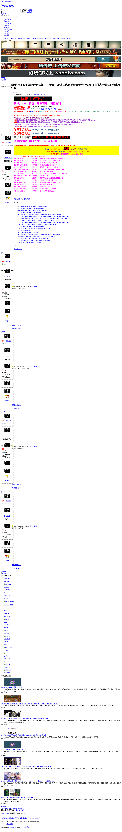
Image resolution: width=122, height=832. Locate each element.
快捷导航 (3, 14)
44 (7, 516)
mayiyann (6, 610)
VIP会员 (6, 27)
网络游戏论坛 (22, 38)
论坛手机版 (9, 818)
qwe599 (6, 656)
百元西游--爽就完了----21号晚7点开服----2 (30, 212)
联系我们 (6, 35)
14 (7, 276)
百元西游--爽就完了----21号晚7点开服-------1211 (31, 226)
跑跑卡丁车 (30, 38)
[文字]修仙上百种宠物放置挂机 (14, 749)
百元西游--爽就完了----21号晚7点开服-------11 (31, 208)
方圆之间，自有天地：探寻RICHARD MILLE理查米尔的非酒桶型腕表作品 (26, 718)
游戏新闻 (6, 21)
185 (9, 356)
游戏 (18, 199)
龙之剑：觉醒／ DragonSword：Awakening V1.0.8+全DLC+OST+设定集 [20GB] (31, 781)
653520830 (7, 673)
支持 (16, 325)
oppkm (6, 627)
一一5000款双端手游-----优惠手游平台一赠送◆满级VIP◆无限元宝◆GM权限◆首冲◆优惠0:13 (45, 216)
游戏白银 (8, 341)
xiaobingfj (6, 587)
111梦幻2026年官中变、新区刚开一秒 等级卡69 (21, 797)
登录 (17, 810)
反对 (19, 325)
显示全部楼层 (35, 94)
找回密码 (30, 10)
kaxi (2, 252)
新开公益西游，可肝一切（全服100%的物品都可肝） (33, 206)
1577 (5, 158)
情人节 (3, 718)
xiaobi (5, 622)
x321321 (6, 592)
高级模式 (3, 806)
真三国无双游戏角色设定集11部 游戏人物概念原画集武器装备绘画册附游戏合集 (29, 766)
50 (9, 435)
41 (9, 276)
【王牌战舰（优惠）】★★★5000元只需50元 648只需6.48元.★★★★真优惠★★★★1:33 (44, 218)
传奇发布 (6, 31)
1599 (8, 158)
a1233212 (6, 661)
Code (16, 808)
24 (4, 356)
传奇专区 (6, 33)
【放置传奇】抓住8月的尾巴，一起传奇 (29, 242)
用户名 (3, 10)
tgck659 (6, 598)
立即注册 (30, 12)
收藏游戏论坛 (10, 1)
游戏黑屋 (15, 818)
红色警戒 (3, 704)
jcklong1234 (4, 797)
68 (9, 516)
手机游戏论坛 (8, 23)
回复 (15, 245)
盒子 (25, 199)
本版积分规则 (5, 813)
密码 (2, 12)
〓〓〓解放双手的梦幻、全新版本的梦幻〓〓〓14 (32, 210)
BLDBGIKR (7, 650)
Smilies (20, 808)
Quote (13, 808)
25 (7, 435)
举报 (20, 249)
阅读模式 (42, 94)
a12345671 (7, 639)
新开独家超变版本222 (24, 230)
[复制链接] (15, 92)
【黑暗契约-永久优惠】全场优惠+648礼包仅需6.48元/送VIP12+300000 (38, 220)
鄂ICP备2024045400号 (34, 818)
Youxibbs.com (12, 827)
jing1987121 (7, 616)
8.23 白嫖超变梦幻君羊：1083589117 (28, 232)
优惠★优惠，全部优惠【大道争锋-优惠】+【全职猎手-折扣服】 (36, 236)
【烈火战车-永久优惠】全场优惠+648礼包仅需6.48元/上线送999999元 (38, 224)
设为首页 (3, 1)
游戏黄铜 (8, 261)
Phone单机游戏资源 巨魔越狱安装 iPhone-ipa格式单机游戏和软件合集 (26, 735)
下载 (28, 199)
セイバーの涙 (5, 781)
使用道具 (16, 249)
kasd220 (3, 331)
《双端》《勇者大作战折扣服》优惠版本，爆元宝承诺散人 (35, 240)
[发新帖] (3, 80)
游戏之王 (8, 143)
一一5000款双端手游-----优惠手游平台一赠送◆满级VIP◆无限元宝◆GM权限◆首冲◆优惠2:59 (45, 222)
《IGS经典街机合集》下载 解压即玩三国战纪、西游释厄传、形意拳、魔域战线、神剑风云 (32, 704)
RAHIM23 (3, 411)
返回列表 (3, 78)
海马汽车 (3, 491)
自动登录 (24, 10)
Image (6, 808)
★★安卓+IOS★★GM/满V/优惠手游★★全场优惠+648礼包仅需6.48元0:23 (39, 234)
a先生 (2, 133)
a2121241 (6, 633)
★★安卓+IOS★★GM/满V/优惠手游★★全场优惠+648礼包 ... (53, 38)
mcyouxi (3, 687)
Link (10, 808)
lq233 (5, 644)
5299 (10, 158)
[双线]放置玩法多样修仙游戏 (13, 687)
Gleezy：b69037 (8, 605)
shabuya (6, 667)
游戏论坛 (3, 818)
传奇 (31, 111)
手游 (21, 199)
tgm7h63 (6, 581)
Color (3, 808)
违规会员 (6, 25)
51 (7, 356)
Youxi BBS (10, 824)
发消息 (7, 202)
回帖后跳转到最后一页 (23, 813)
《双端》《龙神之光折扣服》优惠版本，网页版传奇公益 (34, 238)
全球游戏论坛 (8, 19)
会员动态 (8, 29)
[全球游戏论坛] (7, 6)
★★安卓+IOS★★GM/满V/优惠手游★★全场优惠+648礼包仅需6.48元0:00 (39, 214)
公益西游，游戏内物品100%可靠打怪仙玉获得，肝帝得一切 (35, 228)
